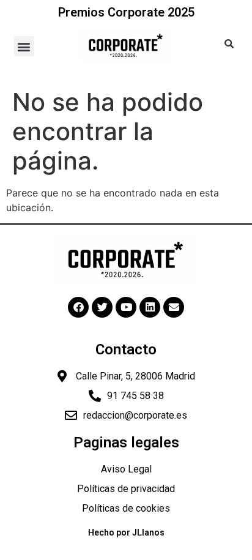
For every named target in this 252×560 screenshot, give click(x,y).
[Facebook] (78, 307)
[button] (24, 46)
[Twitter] (102, 307)
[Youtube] (126, 307)
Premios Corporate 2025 (126, 12)
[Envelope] (173, 307)
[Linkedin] (149, 307)
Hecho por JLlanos (126, 532)
